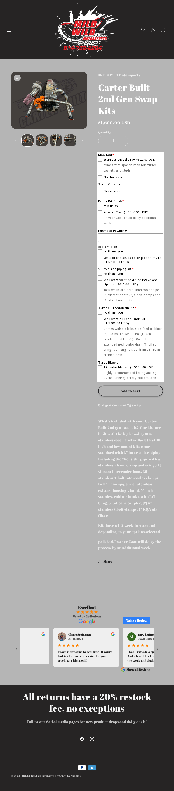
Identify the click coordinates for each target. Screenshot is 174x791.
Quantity (104, 132)
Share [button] (108, 561)
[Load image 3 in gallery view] (56, 140)
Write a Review (136, 620)
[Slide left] (16, 140)
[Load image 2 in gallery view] (42, 140)
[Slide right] (82, 140)
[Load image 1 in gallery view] (28, 140)
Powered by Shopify (68, 775)
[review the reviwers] (36, 635)
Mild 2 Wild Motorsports (38, 775)
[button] (9, 30)
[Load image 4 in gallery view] (70, 140)
